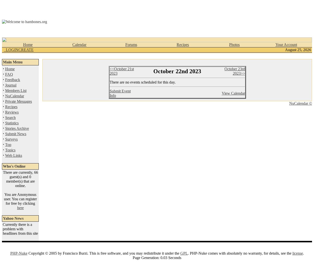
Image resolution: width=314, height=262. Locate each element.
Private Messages (18, 101)
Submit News (15, 134)
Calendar (79, 45)
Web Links (13, 155)
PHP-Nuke (18, 253)
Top (8, 145)
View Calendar (233, 93)
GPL (184, 253)
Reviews (12, 112)
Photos (234, 45)
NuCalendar (14, 96)
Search (10, 118)
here (20, 208)
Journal (10, 85)
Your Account (286, 45)
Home (28, 45)
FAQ (9, 74)
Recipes (183, 45)
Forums (131, 45)
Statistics (12, 123)
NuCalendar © (300, 103)
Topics (10, 150)
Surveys (11, 139)
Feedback (12, 80)
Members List (15, 90)
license (297, 253)
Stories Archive (17, 128)
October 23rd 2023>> (234, 71)
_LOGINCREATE (19, 50)
